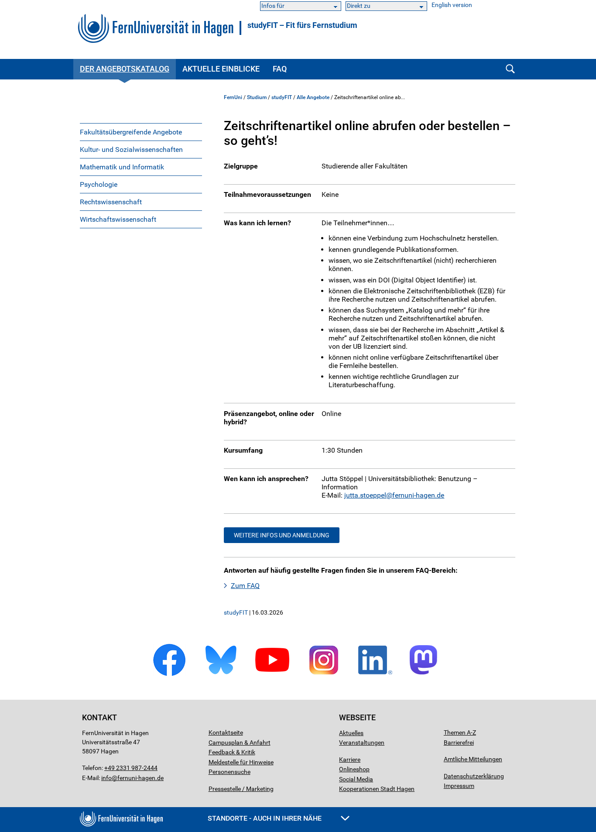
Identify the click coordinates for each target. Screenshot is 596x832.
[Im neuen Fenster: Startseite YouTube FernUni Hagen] (272, 674)
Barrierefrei (459, 742)
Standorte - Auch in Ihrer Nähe (265, 818)
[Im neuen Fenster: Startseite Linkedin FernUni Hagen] (375, 674)
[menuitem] (141, 132)
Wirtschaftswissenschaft (118, 219)
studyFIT (281, 97)
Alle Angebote (313, 97)
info (106, 777)
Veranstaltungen (361, 742)
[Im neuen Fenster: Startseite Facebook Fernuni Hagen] (169, 674)
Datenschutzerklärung (474, 776)
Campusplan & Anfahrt (240, 742)
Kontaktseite (226, 732)
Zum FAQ (245, 585)
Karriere (349, 759)
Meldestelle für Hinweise (241, 762)
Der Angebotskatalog (124, 68)
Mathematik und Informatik (122, 167)
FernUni (233, 97)
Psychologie (98, 184)
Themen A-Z (460, 732)
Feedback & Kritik (232, 752)
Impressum (459, 785)
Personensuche (229, 771)
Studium (257, 97)
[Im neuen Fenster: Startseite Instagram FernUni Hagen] (324, 674)
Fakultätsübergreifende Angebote (131, 132)
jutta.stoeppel (365, 495)
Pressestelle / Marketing (241, 788)
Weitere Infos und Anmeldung (281, 535)
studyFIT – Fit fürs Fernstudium (302, 25)
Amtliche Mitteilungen (473, 759)
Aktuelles (351, 732)
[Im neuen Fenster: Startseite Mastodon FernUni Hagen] (427, 674)
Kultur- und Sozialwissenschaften (131, 149)
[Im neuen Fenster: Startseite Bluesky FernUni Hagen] (221, 674)
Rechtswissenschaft (111, 202)
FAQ (280, 68)
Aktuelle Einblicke (221, 68)
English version (452, 5)
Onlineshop (354, 769)
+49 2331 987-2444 (131, 767)
